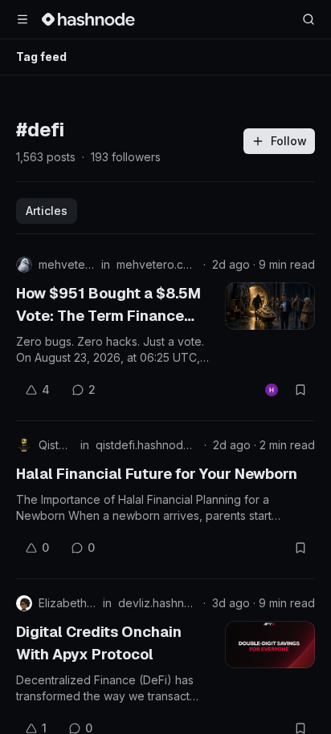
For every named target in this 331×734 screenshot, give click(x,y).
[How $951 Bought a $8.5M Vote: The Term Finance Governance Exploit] (270, 306)
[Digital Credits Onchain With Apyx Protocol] (270, 644)
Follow (289, 141)
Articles (46, 210)
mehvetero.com (156, 264)
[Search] (308, 19)
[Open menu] (22, 19)
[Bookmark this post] (300, 389)
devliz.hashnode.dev (157, 603)
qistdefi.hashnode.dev (147, 445)
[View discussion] (272, 390)
